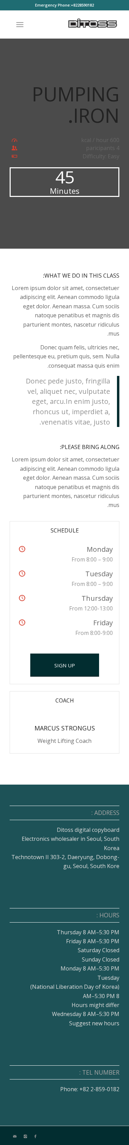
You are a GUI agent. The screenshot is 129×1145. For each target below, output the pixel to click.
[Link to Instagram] (25, 1136)
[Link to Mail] (15, 1136)
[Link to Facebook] (35, 1136)
